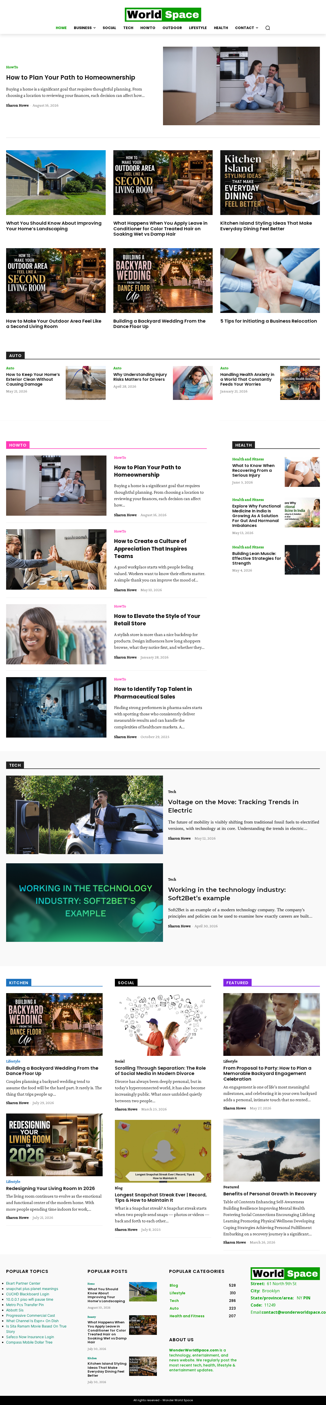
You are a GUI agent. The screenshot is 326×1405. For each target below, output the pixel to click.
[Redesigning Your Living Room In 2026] (54, 1144)
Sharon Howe (17, 105)
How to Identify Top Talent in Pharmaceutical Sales (153, 692)
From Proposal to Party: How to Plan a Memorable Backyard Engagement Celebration (267, 1073)
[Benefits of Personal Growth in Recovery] (271, 1150)
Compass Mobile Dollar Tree (29, 1342)
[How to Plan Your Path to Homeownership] (241, 86)
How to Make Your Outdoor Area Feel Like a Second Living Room (53, 324)
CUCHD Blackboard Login (27, 1294)
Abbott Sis (14, 1310)
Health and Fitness (248, 459)
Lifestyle (13, 1061)
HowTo (12, 67)
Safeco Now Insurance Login (30, 1337)
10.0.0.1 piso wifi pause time (29, 1299)
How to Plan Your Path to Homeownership (70, 77)
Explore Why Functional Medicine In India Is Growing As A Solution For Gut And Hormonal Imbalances (256, 516)
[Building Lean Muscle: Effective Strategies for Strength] (302, 560)
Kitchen (92, 1358)
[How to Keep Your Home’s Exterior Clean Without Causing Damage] (85, 383)
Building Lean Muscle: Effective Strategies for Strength (256, 558)
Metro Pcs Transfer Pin (25, 1304)
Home (91, 1283)
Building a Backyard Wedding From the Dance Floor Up (159, 324)
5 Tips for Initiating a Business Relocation (268, 321)
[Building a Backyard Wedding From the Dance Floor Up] (163, 280)
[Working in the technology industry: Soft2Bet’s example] (84, 902)
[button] (268, 28)
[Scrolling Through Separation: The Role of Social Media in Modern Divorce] (163, 1024)
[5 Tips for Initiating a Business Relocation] (270, 280)
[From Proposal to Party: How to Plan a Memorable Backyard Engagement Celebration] (271, 1024)
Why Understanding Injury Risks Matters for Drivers (140, 377)
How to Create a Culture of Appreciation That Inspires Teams (150, 548)
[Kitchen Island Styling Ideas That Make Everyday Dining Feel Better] (270, 182)
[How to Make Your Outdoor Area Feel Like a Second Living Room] (56, 280)
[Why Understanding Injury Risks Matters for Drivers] (193, 383)
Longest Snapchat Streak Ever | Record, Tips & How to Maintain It (161, 1198)
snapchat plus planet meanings (32, 1288)
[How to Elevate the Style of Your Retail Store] (56, 634)
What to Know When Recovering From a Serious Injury (253, 470)
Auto (10, 368)
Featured (231, 1187)
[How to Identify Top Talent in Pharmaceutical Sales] (56, 707)
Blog (119, 1188)
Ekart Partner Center (23, 1283)
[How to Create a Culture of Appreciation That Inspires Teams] (56, 559)
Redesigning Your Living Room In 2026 (50, 1188)
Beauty (92, 1316)
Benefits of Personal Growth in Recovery (270, 1194)
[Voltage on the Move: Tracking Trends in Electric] (84, 815)
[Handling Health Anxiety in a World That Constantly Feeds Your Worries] (300, 383)
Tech (172, 792)
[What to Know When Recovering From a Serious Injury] (302, 472)
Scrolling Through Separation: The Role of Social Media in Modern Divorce (160, 1071)
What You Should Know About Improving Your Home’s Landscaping (54, 226)
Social (120, 1061)
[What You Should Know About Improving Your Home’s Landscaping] (56, 182)
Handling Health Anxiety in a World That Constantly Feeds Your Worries (247, 379)
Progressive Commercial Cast (30, 1315)
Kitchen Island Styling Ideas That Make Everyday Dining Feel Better (266, 226)
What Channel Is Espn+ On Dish (32, 1321)
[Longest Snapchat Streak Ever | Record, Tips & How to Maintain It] (163, 1151)
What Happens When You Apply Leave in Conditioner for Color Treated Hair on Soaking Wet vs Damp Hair (160, 228)
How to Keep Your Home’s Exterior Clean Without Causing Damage (33, 379)
